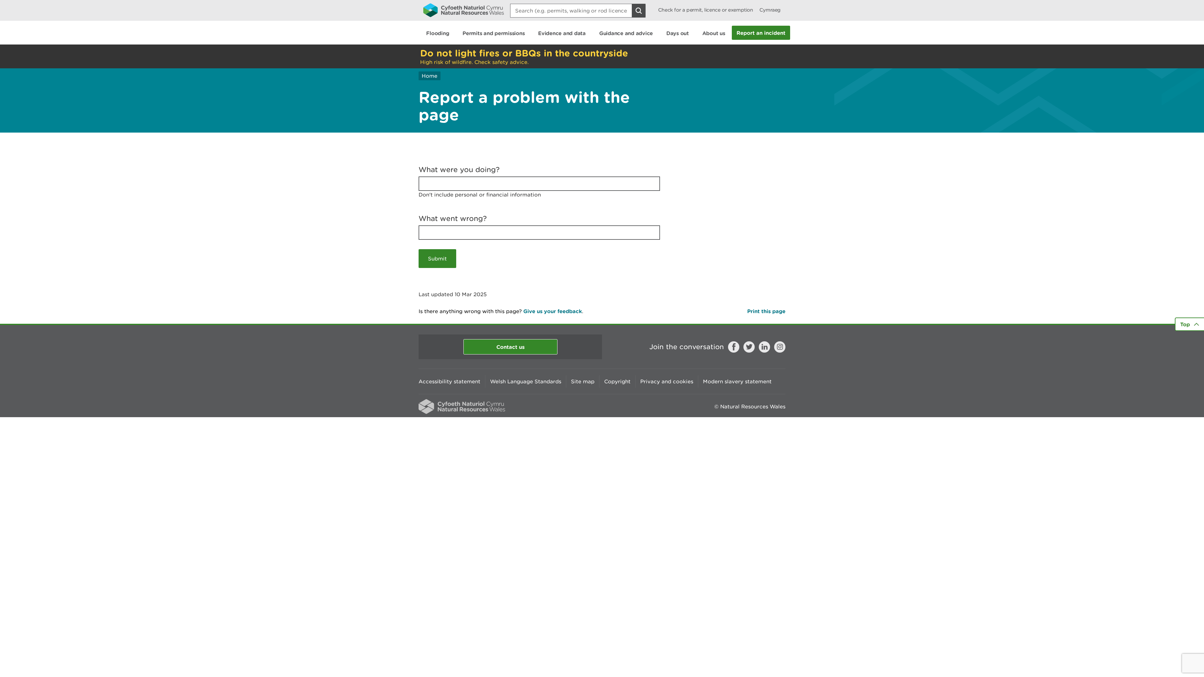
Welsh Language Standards (525, 381)
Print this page (766, 311)
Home (429, 76)
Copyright (617, 381)
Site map (582, 381)
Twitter (749, 347)
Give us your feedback (552, 311)
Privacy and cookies (666, 381)
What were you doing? (459, 169)
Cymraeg (770, 10)
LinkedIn (764, 347)
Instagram (779, 347)
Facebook (733, 347)
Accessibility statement (449, 381)
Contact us (510, 347)
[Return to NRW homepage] (463, 10)
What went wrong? (453, 218)
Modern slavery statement (737, 381)
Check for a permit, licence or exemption (705, 10)
